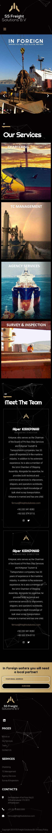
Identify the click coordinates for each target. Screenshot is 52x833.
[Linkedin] (4, 720)
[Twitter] (28, 520)
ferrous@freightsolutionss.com (26, 503)
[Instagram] (23, 520)
